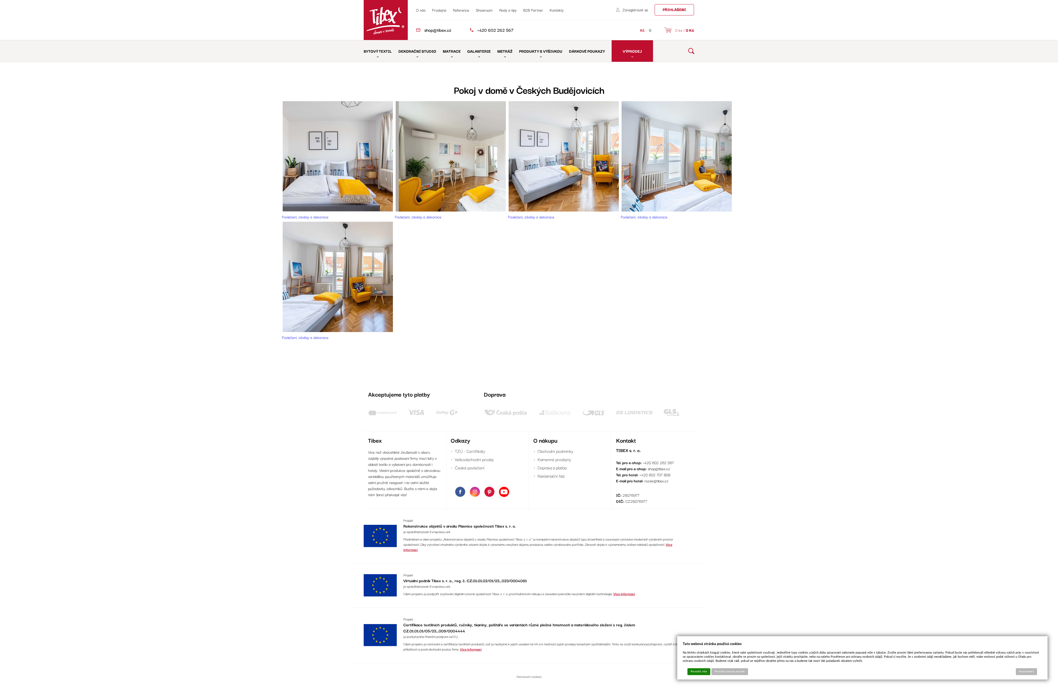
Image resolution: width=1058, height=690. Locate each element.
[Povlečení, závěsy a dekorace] (338, 210)
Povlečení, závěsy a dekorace (305, 217)
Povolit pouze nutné (730, 671)
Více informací (624, 593)
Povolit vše (699, 671)
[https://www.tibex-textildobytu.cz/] (386, 20)
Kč (642, 30)
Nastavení (1026, 671)
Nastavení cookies (529, 676)
